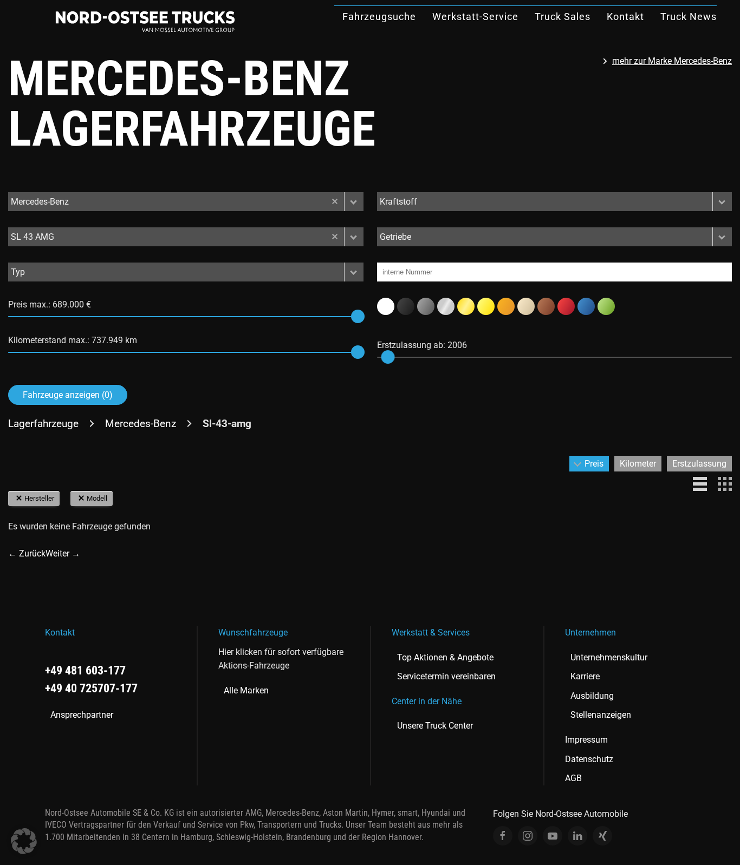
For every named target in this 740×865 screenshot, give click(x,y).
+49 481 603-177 (85, 670)
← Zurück (27, 553)
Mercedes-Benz (140, 423)
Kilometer (638, 463)
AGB (573, 778)
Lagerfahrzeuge (43, 423)
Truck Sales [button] (562, 16)
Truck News (688, 16)
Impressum (586, 740)
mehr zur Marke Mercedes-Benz (672, 61)
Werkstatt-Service (475, 16)
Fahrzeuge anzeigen (68, 395)
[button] (353, 201)
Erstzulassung (699, 463)
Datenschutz (589, 759)
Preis (594, 463)
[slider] (358, 316)
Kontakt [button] (625, 16)
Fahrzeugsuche (379, 16)
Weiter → (63, 553)
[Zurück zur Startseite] (145, 21)
